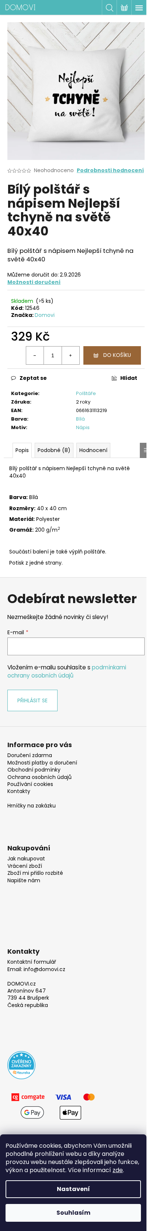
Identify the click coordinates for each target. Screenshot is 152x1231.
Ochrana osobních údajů (39, 777)
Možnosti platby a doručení (42, 762)
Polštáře (86, 393)
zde (118, 1170)
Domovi (45, 315)
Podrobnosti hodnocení (110, 170)
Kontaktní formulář (31, 962)
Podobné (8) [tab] (54, 450)
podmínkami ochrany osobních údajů (66, 671)
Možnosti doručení (34, 282)
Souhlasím (73, 1212)
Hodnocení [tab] (93, 450)
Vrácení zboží (24, 866)
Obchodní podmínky (34, 769)
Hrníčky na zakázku (31, 805)
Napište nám (23, 880)
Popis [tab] (22, 450)
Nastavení (73, 1189)
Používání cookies (30, 784)
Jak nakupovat (26, 858)
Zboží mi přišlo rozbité (35, 873)
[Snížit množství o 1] (35, 355)
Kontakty (18, 791)
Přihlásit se (32, 700)
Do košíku (117, 355)
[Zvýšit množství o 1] (70, 355)
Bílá (80, 418)
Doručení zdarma (29, 755)
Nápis (83, 427)
